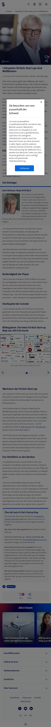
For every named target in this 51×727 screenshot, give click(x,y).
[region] (25, 137)
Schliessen (24, 168)
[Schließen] (41, 102)
